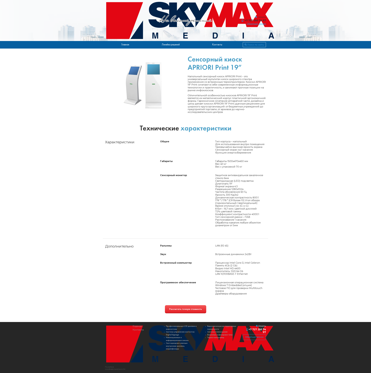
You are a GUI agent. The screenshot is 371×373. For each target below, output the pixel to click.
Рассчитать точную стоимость (185, 309)
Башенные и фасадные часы (220, 335)
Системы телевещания (217, 332)
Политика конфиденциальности (115, 368)
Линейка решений (171, 44)
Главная (125, 44)
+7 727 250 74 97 (255, 20)
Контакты (217, 44)
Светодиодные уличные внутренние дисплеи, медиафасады (177, 346)
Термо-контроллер (215, 338)
